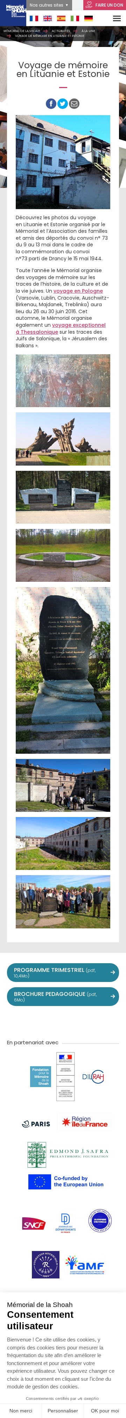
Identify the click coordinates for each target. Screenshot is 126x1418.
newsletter (109, 1022)
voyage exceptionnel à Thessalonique (61, 328)
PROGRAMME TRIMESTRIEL (55, 972)
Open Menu (112, 18)
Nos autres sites (46, 5)
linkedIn (94, 1022)
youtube (48, 1022)
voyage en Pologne (78, 290)
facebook (32, 1022)
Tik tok (78, 1022)
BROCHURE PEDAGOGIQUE (55, 996)
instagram (63, 1022)
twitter (17, 1022)
